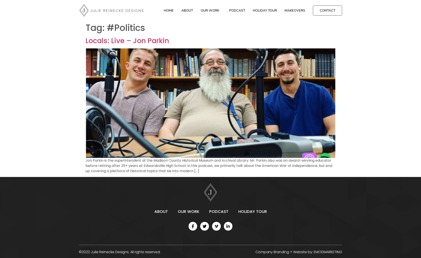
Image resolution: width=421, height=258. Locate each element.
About (187, 10)
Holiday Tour (265, 10)
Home (169, 10)
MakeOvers (295, 10)
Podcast (237, 10)
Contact (327, 10)
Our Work (210, 10)
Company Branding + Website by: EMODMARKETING (298, 251)
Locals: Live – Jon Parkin (127, 41)
